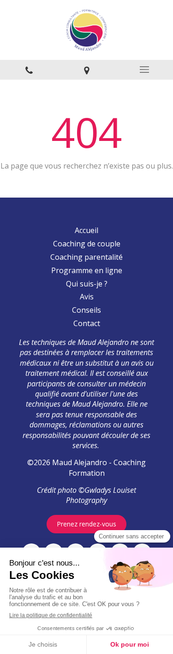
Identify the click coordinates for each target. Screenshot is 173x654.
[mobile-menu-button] (144, 69)
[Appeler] (29, 70)
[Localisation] (86, 70)
